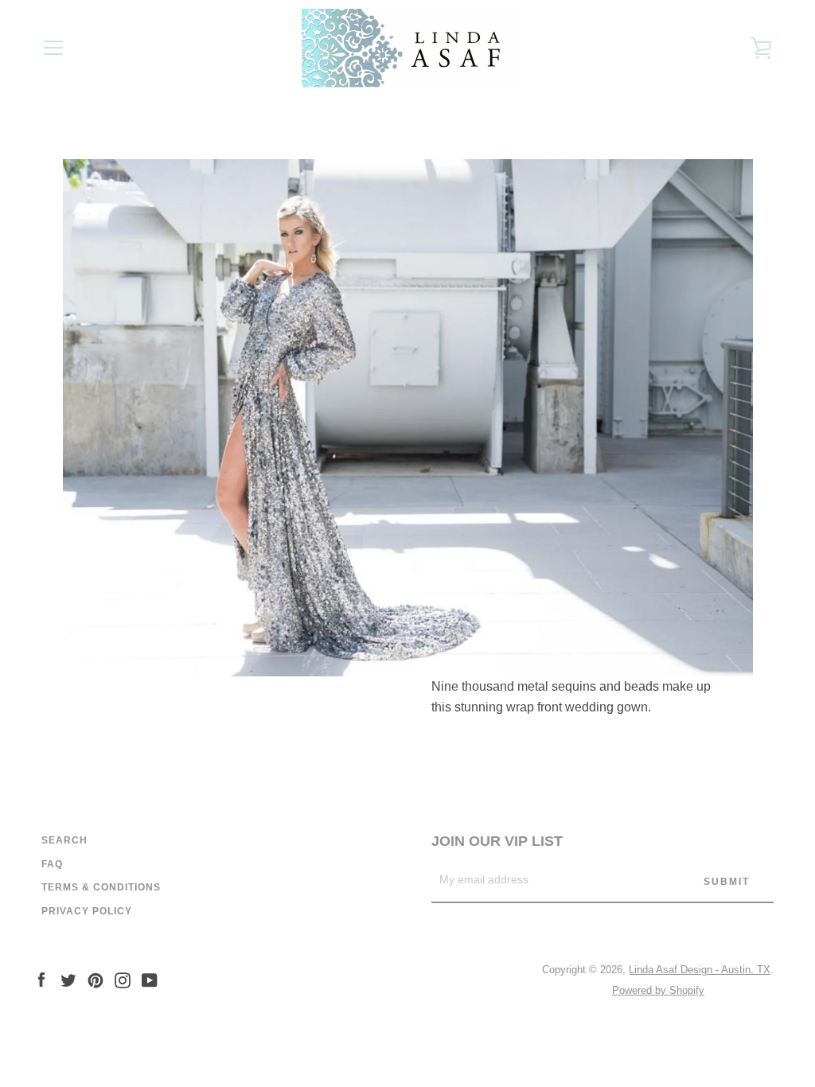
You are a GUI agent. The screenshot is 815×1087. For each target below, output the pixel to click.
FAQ (52, 864)
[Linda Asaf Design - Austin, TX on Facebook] (41, 979)
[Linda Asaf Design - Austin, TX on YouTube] (150, 979)
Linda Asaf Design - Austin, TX (699, 970)
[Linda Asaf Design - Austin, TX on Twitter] (68, 979)
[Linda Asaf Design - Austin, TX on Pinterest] (95, 979)
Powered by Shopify (658, 990)
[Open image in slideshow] (408, 417)
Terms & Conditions (101, 887)
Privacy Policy (86, 911)
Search (64, 840)
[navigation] (53, 48)
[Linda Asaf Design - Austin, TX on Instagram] (123, 979)
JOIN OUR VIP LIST (497, 841)
